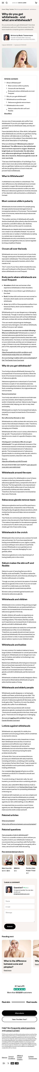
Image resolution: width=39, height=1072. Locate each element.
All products (19, 1013)
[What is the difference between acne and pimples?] (16, 965)
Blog (7, 9)
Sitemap (4, 1057)
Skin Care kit (16, 771)
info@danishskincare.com (22, 894)
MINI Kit (17, 868)
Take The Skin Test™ (19, 1019)
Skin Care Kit (7, 868)
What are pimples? (8, 821)
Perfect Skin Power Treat (28, 787)
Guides (12, 9)
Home (3, 9)
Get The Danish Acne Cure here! (13, 360)
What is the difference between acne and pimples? (19, 824)
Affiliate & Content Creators (20, 1057)
